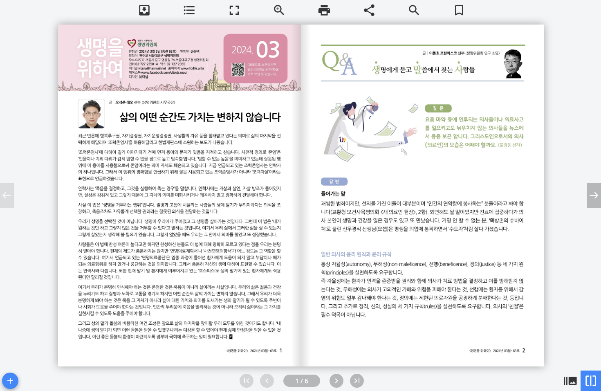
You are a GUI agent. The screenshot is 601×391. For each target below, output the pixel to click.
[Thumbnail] (570, 381)
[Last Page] (357, 381)
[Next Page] (336, 381)
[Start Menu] (10, 381)
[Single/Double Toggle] (591, 381)
